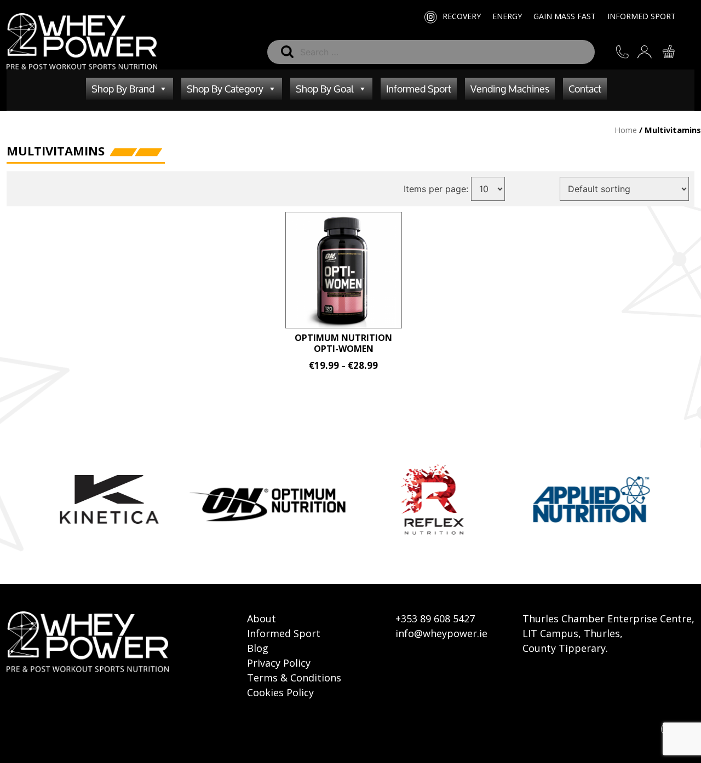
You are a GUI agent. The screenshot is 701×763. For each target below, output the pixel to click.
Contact (584, 88)
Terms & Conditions (294, 677)
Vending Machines (509, 88)
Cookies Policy (280, 692)
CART (676, 51)
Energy (507, 16)
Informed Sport (641, 16)
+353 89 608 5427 (435, 618)
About (261, 618)
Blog (257, 648)
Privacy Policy (279, 662)
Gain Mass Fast (564, 16)
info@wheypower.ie (441, 633)
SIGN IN (653, 51)
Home (625, 129)
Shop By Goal (325, 88)
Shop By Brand (122, 88)
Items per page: (436, 188)
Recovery (462, 16)
